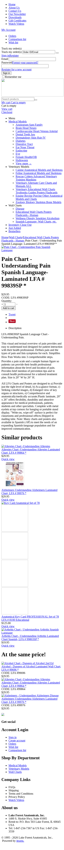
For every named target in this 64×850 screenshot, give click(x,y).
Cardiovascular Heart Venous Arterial (37, 131)
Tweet (12, 314)
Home (12, 4)
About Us (14, 7)
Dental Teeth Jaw (25, 134)
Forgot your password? (25, 62)
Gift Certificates (17, 20)
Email (4, 58)
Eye (18, 153)
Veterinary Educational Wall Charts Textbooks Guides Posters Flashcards (36, 191)
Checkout (6, 112)
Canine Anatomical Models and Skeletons (39, 169)
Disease (20, 208)
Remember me (13, 76)
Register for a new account (16, 69)
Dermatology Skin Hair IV (31, 137)
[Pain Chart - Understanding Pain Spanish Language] (26, 250)
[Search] (35, 99)
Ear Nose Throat (25, 147)
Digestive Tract (24, 144)
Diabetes (20, 140)
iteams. (20, 840)
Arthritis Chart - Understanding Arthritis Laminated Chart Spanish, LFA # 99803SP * (30, 637)
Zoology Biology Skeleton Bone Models (38, 202)
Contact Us (15, 10)
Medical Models (18, 121)
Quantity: (6, 300)
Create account (17, 740)
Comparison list (17, 39)
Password (6, 62)
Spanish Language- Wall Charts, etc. (36, 221)
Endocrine (21, 150)
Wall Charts (15, 237)
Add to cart (8, 308)
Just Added (15, 228)
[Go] (57, 52)
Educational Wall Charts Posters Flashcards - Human (34, 213)
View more (24, 163)
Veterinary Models (19, 768)
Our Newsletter (17, 14)
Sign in (5, 55)
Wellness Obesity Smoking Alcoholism (37, 218)
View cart (6, 108)
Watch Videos (16, 23)
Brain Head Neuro (26, 127)
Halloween (22, 160)
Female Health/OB (26, 157)
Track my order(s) (11, 51)
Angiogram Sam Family (29, 124)
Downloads (15, 17)
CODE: (5, 297)
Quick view (8, 459)
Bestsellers (14, 231)
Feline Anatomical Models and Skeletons (39, 173)
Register (14, 55)
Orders (12, 35)
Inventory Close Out (20, 224)
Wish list (13, 42)
